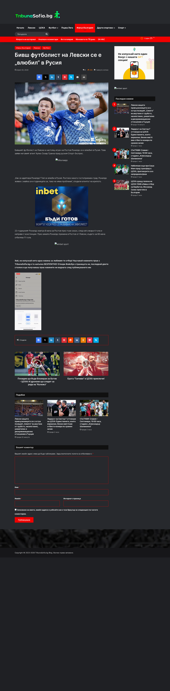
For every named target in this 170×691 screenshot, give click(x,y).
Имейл (18, 498)
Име (17, 487)
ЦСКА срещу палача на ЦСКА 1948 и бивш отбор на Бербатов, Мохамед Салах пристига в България (142, 187)
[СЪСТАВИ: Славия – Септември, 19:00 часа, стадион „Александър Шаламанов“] (94, 408)
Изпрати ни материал (26, 39)
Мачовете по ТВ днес (85, 39)
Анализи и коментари (48, 39)
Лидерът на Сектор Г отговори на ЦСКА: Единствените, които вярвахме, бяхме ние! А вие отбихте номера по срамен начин (61, 424)
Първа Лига (67, 27)
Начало (20, 27)
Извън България (85, 27)
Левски (31, 27)
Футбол (52, 27)
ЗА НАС (101, 39)
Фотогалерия (67, 39)
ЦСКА (42, 27)
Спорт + (122, 27)
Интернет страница (72, 498)
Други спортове (105, 27)
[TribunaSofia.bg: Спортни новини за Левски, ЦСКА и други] (38, 15)
